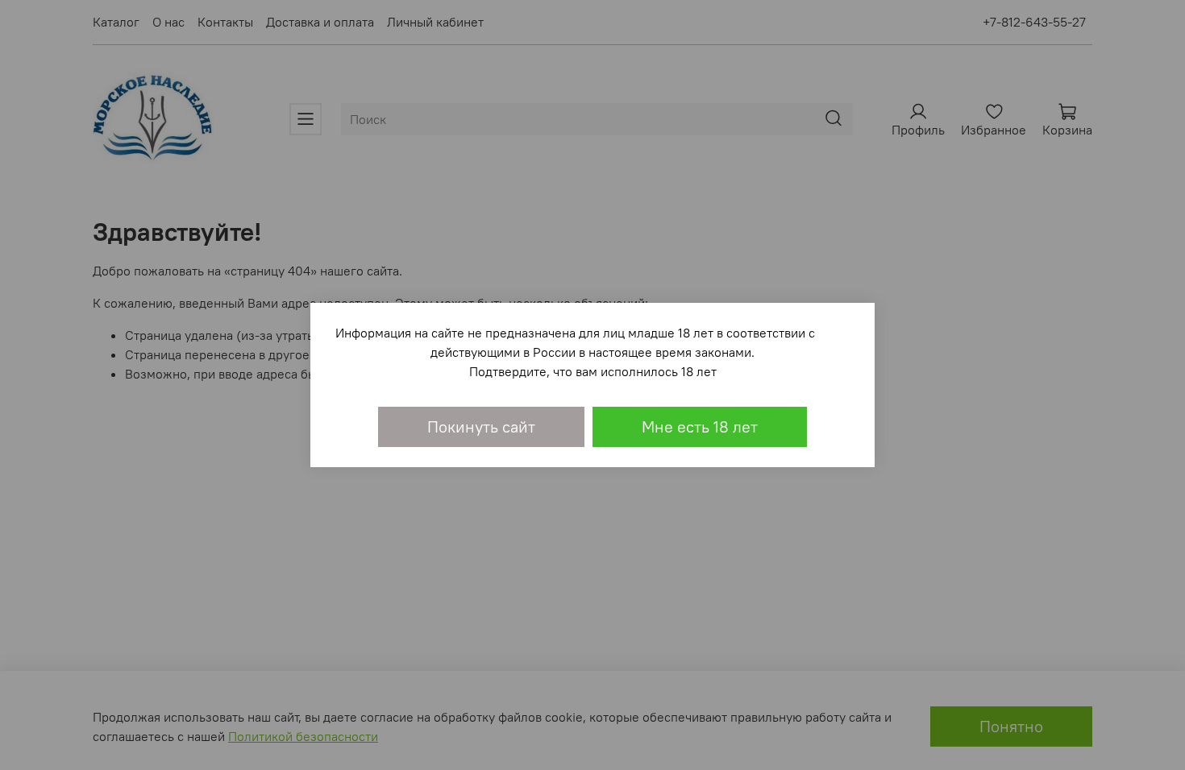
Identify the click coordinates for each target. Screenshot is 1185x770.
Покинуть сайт (481, 426)
